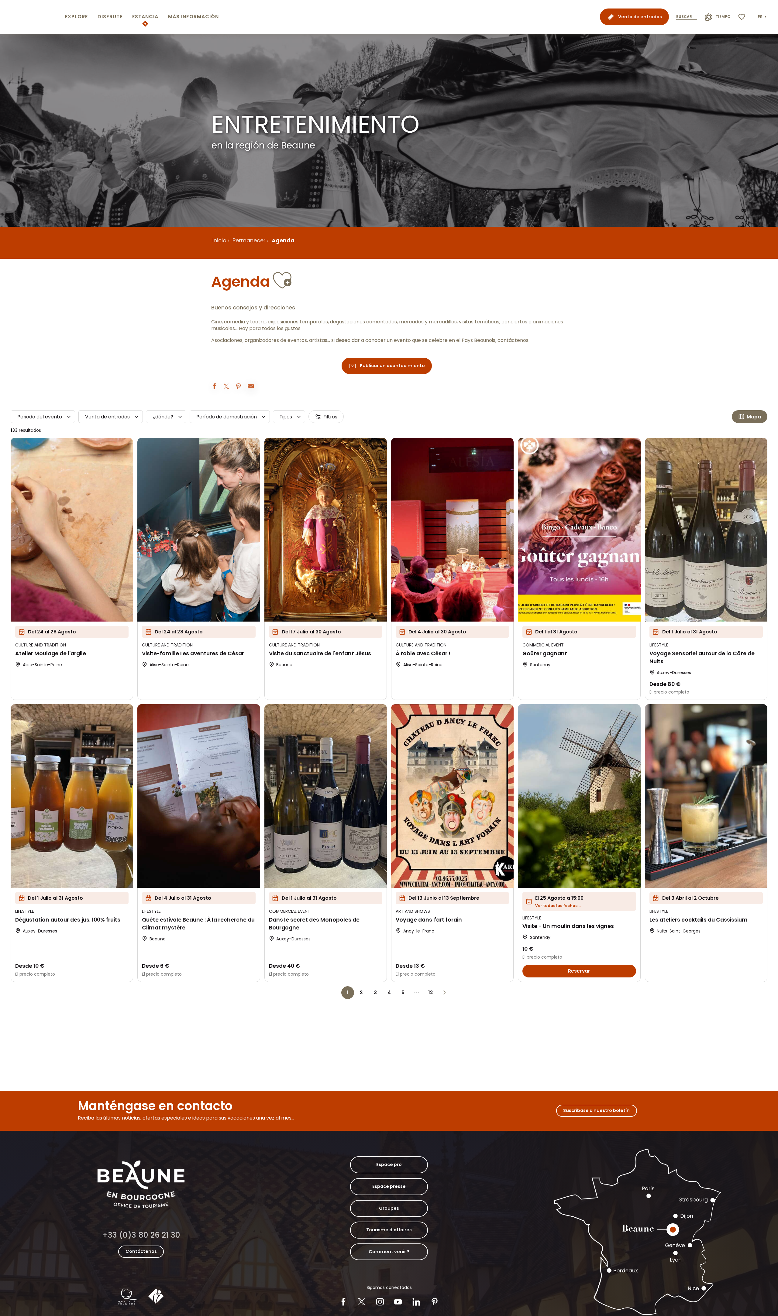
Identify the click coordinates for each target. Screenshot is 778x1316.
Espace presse (389, 1186)
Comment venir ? (389, 1252)
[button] (763, 17)
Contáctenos (141, 1251)
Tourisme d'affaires (389, 1230)
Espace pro (389, 1164)
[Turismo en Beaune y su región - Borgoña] (31, 16)
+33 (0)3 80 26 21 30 (141, 1235)
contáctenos (512, 340)
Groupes (389, 1208)
